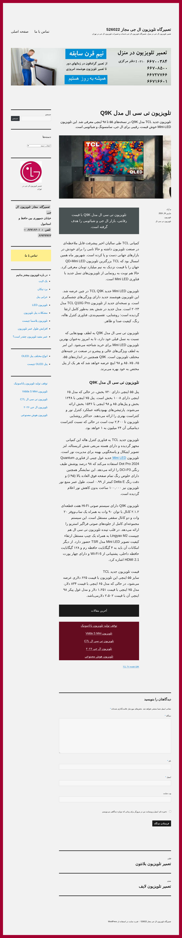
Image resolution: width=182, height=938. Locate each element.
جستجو (48, 114)
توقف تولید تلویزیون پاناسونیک (99, 625)
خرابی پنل (41, 296)
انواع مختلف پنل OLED (34, 356)
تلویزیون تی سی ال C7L (99, 641)
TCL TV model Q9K (131, 667)
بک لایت (43, 281)
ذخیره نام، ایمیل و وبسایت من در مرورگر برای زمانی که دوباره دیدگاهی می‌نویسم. (134, 812)
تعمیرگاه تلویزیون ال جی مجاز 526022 (138, 29)
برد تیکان (42, 289)
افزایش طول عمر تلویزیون (32, 328)
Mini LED (118, 458)
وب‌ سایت (167, 793)
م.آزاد (169, 209)
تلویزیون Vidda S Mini (99, 633)
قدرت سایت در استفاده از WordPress (123, 921)
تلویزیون (167, 217)
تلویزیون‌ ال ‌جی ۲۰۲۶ (99, 648)
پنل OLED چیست (37, 364)
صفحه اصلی (19, 31)
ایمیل (168, 777)
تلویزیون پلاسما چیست (34, 320)
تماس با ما (41, 31)
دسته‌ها (47, 136)
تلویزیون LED (39, 304)
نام (169, 761)
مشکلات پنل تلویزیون (35, 312)
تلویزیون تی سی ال (163, 221)
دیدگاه (168, 716)
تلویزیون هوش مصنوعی (99, 656)
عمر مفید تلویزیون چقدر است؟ (30, 336)
